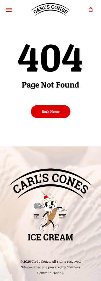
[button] (9, 9)
